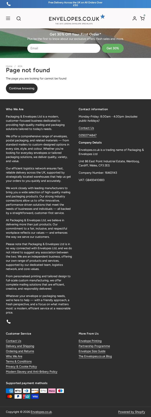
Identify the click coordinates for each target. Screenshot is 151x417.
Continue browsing (21, 88)
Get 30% (113, 48)
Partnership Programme (94, 346)
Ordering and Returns (20, 351)
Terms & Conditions (19, 361)
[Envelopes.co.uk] (75, 19)
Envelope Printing (90, 341)
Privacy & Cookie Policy (21, 366)
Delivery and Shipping (20, 346)
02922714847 (88, 135)
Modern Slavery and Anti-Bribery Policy (31, 371)
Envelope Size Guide (92, 351)
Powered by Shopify (131, 412)
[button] (18, 18)
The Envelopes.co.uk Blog (95, 356)
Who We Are (14, 356)
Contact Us (86, 128)
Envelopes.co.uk (41, 412)
